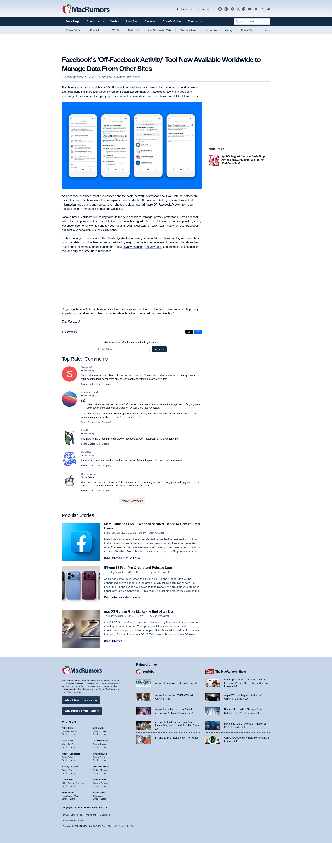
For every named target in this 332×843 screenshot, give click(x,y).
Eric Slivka (98, 728)
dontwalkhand (89, 392)
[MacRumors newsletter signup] (268, 9)
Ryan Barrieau (100, 780)
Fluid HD (112, 826)
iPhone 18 (246, 30)
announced (90, 87)
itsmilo (85, 430)
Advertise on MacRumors (82, 710)
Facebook (74, 321)
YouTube (148, 671)
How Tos (131, 21)
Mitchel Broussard (128, 76)
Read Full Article (113, 557)
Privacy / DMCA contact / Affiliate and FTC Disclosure (87, 815)
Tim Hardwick (100, 754)
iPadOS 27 (134, 30)
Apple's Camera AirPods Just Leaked (176, 683)
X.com (72, 734)
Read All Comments (132, 501)
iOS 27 (115, 30)
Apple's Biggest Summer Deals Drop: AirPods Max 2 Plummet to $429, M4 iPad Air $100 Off (243, 159)
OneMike (86, 452)
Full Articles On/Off (90, 826)
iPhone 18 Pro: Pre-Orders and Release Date (138, 568)
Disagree (106, 384)
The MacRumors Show (230, 671)
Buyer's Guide (172, 21)
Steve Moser (68, 792)
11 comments (69, 331)
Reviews (149, 21)
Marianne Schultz (101, 766)
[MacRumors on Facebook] (232, 9)
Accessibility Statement (72, 820)
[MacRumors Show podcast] (220, 9)
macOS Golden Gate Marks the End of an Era (138, 611)
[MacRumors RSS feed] (262, 9)
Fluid (104, 826)
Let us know (201, 9)
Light (126, 826)
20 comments (132, 597)
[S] (69, 380)
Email (64, 734)
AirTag (228, 30)
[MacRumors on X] (238, 9)
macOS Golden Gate (159, 30)
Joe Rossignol (161, 572)
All (267, 30)
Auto (121, 826)
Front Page (72, 21)
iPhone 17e (210, 30)
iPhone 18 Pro (73, 30)
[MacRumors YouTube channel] (250, 9)
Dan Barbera (68, 780)
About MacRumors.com (81, 700)
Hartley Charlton (155, 532)
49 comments (132, 557)
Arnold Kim (67, 728)
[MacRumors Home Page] (86, 9)
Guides (114, 21)
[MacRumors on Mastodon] (244, 9)
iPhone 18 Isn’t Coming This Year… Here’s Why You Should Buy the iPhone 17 (177, 725)
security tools (153, 246)
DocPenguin (88, 474)
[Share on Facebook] (198, 332)
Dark (133, 826)
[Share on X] (189, 332)
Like (98, 384)
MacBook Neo (188, 30)
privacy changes (133, 246)
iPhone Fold (96, 30)
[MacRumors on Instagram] (226, 9)
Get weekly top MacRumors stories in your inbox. (131, 342)
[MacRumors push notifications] (256, 9)
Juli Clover (67, 741)
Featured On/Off (70, 826)
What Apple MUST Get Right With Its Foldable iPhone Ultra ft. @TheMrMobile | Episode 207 (247, 683)
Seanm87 (86, 367)
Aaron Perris (99, 792)
